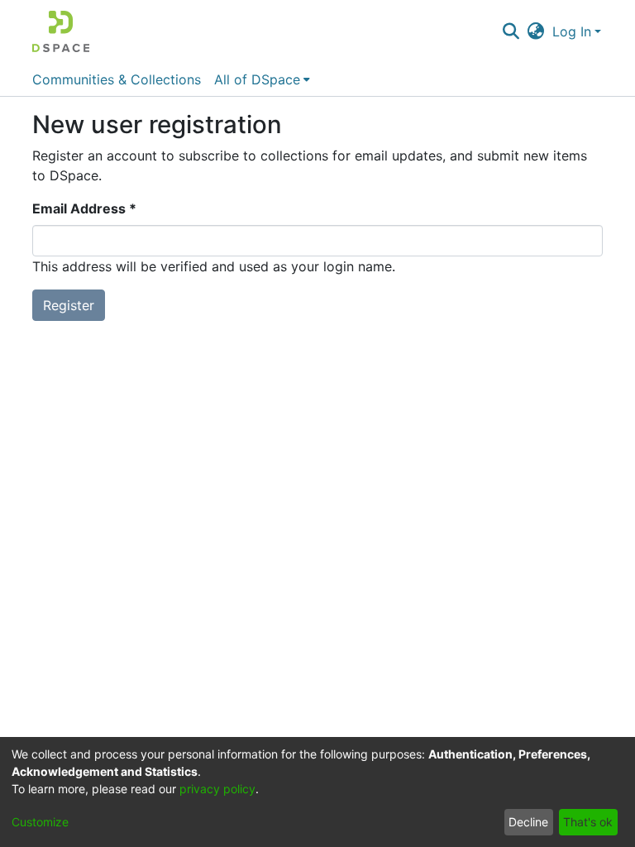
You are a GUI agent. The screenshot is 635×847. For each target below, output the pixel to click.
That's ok (588, 822)
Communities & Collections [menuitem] (116, 79)
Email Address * (84, 208)
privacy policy (217, 789)
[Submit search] (510, 31)
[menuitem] (536, 31)
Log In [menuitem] (571, 31)
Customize (40, 822)
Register (68, 305)
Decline (528, 822)
